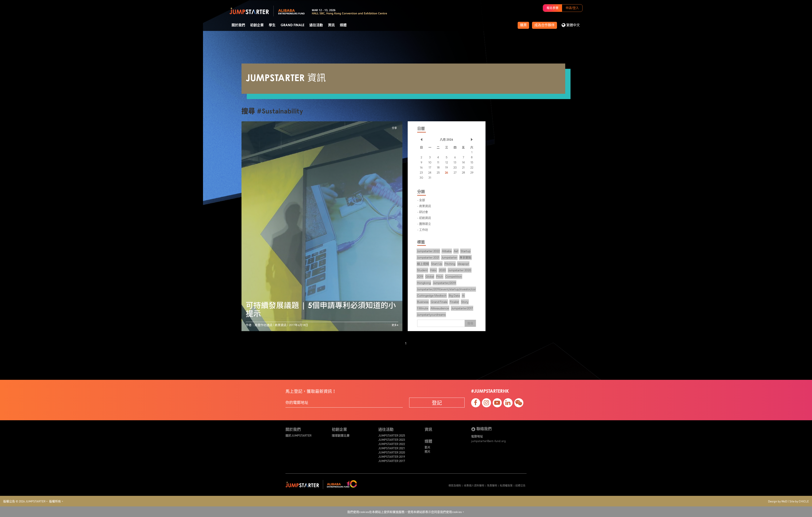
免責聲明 (492, 485)
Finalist (454, 302)
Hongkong (424, 283)
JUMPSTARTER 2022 (391, 444)
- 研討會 (422, 212)
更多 (394, 325)
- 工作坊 (422, 229)
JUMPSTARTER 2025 (391, 435)
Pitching (449, 264)
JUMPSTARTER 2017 (391, 461)
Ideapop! (463, 264)
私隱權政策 (506, 485)
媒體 (343, 25)
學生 (272, 25)
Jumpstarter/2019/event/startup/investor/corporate (450, 289)
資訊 (331, 25)
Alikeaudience (440, 308)
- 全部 (421, 200)
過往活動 (316, 25)
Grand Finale (292, 25)
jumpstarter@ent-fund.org (488, 441)
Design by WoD (777, 501)
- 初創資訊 (424, 218)
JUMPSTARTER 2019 (391, 456)
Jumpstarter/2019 (444, 283)
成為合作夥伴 (544, 25)
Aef (456, 251)
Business (422, 302)
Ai (463, 295)
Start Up (436, 264)
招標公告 (520, 485)
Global (429, 276)
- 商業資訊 (424, 206)
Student (422, 270)
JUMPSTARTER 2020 (391, 452)
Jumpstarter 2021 (428, 257)
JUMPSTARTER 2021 (391, 448)
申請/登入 (572, 8)
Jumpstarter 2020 (459, 270)
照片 (428, 451)
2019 (420, 276)
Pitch (439, 276)
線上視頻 (423, 264)
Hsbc (433, 270)
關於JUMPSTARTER (298, 435)
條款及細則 (455, 485)
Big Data (454, 295)
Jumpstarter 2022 (428, 251)
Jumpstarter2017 (462, 308)
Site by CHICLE (799, 501)
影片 (428, 447)
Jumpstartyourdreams (431, 315)
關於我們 (238, 25)
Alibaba (446, 251)
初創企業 (257, 25)
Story (464, 302)
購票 (523, 25)
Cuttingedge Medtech (431, 295)
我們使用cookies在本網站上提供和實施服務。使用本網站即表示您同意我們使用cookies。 (406, 512)
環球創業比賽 (341, 435)
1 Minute (422, 308)
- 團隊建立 (424, 223)
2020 (442, 270)
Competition (453, 276)
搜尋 (470, 323)
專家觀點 (465, 257)
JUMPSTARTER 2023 (391, 439)
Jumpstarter (449, 257)
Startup (465, 251)
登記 (437, 402)
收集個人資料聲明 (474, 485)
